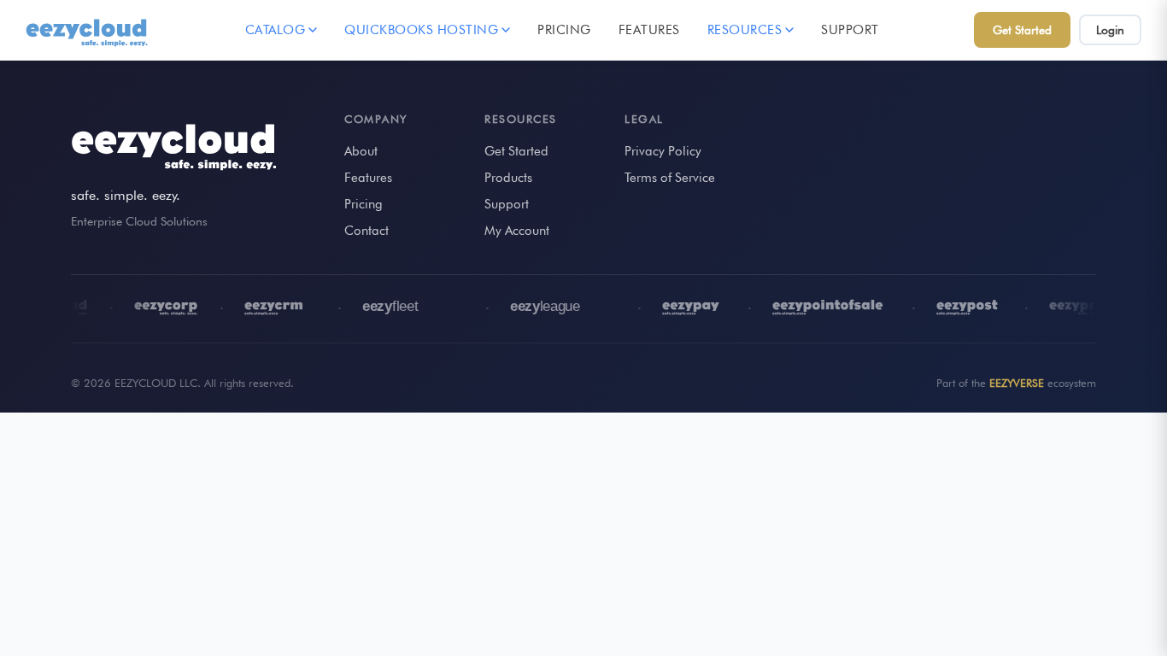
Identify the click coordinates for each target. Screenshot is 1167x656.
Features (649, 30)
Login (1110, 30)
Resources (745, 30)
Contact (366, 230)
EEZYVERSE (1016, 383)
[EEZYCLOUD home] (88, 30)
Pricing (564, 30)
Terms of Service (670, 177)
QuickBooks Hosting (421, 30)
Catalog (275, 30)
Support (850, 30)
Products (508, 177)
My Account (516, 230)
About (361, 151)
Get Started (1022, 30)
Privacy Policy (663, 151)
